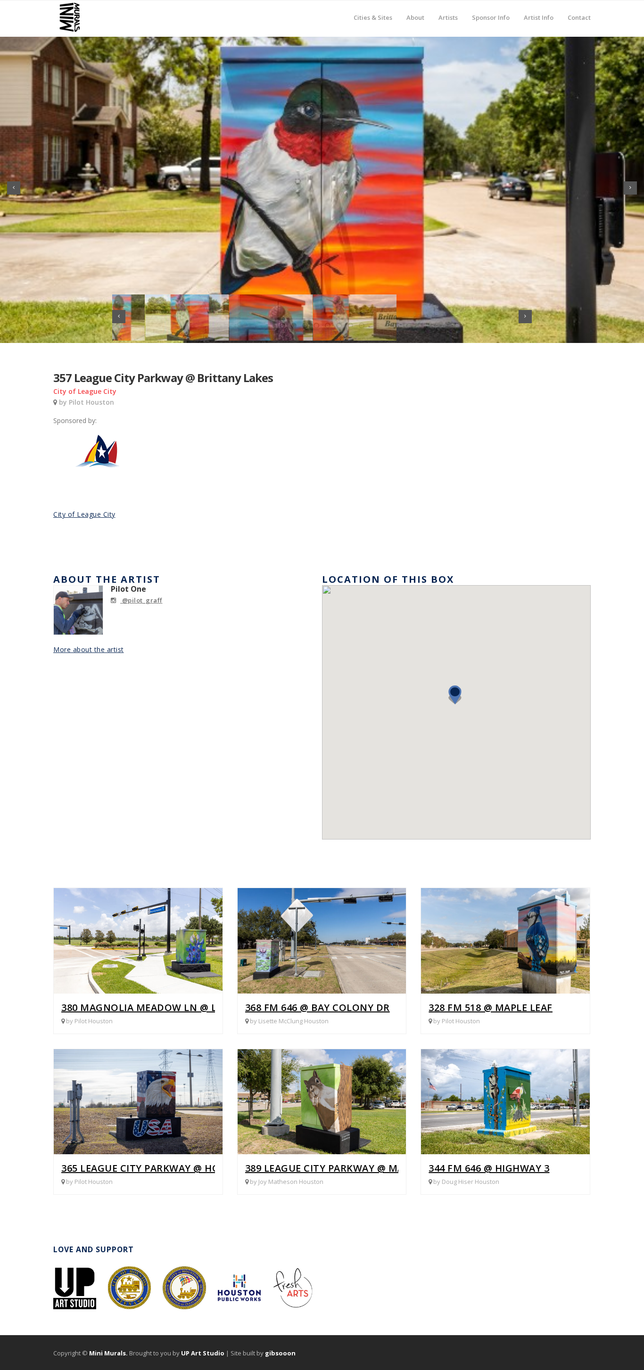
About (415, 11)
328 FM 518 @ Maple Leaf (491, 1007)
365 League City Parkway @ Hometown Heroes (183, 1168)
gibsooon (280, 1353)
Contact (579, 17)
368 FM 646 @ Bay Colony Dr (317, 1007)
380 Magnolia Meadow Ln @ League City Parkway (191, 1007)
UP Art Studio (202, 1353)
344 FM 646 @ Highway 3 (489, 1168)
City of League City (84, 514)
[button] (457, 698)
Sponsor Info (491, 11)
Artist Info (538, 11)
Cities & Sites (373, 11)
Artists (448, 11)
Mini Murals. (108, 1353)
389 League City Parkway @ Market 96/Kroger (365, 1168)
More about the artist (88, 649)
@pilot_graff (141, 600)
